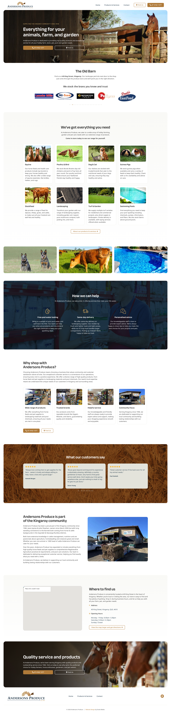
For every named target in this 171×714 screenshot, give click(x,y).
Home (98, 5)
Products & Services (111, 5)
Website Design (90, 709)
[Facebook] (162, 696)
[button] (69, 104)
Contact (126, 5)
